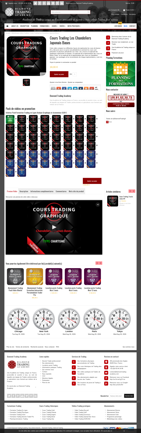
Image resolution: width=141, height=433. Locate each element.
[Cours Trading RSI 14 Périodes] (79, 145)
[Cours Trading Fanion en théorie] (21, 137)
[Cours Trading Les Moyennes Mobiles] (33, 145)
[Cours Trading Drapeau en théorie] (10, 137)
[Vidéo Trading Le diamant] (21, 172)
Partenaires (45, 380)
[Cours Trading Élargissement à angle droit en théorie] (79, 128)
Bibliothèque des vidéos (114, 419)
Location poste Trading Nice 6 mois (73, 289)
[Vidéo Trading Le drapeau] (68, 163)
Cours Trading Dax (48, 419)
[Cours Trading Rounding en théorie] (44, 137)
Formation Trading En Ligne (18, 410)
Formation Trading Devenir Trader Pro (22, 417)
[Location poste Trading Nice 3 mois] (53, 276)
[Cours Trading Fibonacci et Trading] (10, 145)
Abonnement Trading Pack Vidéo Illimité (15, 289)
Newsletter (105, 395)
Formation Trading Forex (17, 414)
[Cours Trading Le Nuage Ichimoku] (68, 145)
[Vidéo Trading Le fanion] (79, 163)
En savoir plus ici (106, 431)
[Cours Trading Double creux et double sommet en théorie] (91, 119)
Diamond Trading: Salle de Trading (52, 428)
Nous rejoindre (46, 374)
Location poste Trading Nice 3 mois (54, 289)
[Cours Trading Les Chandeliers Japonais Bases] (26, 82)
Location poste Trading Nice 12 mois (92, 289)
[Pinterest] (57, 3)
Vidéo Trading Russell (82, 410)
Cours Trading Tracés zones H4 (126, 197)
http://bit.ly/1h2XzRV (116, 385)
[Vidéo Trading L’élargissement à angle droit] (44, 163)
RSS (57, 347)
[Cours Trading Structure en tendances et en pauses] (68, 119)
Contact (44, 372)
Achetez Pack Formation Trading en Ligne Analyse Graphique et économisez (36, 112)
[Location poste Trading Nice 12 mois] (92, 276)
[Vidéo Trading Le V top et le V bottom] (68, 154)
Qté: (71, 74)
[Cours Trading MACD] (44, 145)
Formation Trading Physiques (19, 412)
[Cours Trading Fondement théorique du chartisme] (21, 119)
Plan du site (10, 347)
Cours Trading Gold (48, 410)
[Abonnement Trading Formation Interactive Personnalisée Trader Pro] (34, 276)
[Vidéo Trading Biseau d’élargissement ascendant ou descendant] (56, 163)
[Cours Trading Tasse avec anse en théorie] (33, 128)
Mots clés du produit (76, 191)
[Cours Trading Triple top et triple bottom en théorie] (10, 128)
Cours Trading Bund (48, 417)
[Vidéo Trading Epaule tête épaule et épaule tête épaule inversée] (33, 154)
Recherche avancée (37, 347)
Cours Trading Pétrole (49, 412)
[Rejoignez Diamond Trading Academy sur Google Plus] (44, 3)
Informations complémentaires (42, 191)
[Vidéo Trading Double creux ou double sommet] (44, 154)
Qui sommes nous (128, 347)
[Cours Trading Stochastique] (56, 145)
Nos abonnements (48, 363)
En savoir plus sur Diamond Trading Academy (18, 387)
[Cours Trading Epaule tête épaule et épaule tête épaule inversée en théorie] (79, 119)
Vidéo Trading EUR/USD (82, 419)
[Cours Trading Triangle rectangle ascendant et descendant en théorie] (56, 128)
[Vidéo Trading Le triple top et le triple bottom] (56, 154)
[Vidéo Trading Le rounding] (10, 172)
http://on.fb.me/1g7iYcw (117, 379)
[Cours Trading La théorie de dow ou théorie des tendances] (44, 119)
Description (24, 191)
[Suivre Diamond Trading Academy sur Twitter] (35, 3)
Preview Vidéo (12, 191)
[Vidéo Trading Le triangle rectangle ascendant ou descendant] (91, 154)
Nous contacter (50, 347)
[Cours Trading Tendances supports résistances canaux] (56, 119)
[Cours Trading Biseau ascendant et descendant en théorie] (44, 128)
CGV (43, 376)
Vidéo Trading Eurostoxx (82, 414)
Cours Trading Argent (49, 414)
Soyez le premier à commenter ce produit (63, 62)
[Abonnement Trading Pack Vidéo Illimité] (15, 276)
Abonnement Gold (112, 414)
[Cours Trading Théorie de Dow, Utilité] (79, 137)
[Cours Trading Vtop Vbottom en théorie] (21, 128)
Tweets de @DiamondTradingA (116, 119)
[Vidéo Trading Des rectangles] (91, 163)
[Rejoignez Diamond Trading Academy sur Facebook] (40, 3)
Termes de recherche (22, 347)
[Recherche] (88, 12)
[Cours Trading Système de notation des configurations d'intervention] (68, 137)
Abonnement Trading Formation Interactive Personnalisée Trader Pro (35, 291)
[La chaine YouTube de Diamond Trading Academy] (49, 3)
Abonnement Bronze (113, 410)
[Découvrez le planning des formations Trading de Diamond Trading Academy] (120, 62)
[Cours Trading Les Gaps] (21, 145)
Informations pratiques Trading (52, 367)
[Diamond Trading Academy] (17, 12)
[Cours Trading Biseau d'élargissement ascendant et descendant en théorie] (91, 128)
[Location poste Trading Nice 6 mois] (73, 276)
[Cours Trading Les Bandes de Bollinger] (91, 145)
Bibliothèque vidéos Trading (20, 33)
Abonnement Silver (113, 412)
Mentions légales (47, 378)
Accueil (8, 33)
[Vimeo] (53, 3)
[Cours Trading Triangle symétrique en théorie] (10, 154)
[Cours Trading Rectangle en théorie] (33, 137)
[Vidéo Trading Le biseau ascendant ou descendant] (21, 163)
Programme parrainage (114, 417)
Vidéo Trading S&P (81, 412)
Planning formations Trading (19, 419)
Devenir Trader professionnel (51, 361)
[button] (98, 204)
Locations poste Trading (50, 365)
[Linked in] (62, 3)
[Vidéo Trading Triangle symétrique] (10, 163)
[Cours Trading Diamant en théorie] (56, 137)
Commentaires (61, 191)
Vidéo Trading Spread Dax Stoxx (85, 417)
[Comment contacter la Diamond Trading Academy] (121, 94)
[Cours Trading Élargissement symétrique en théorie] (68, 128)
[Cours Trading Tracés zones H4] (112, 201)
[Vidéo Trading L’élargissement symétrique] (33, 163)
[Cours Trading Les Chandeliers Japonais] (91, 137)
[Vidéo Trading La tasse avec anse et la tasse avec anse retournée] (79, 154)
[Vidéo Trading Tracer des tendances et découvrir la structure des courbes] (21, 154)
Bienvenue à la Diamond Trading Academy (79, 3)
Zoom (43, 74)
